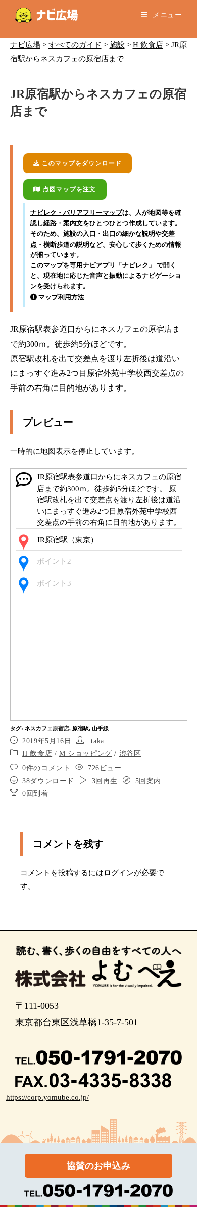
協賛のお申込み (98, 1166)
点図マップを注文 (68, 189)
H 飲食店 (37, 753)
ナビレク (135, 265)
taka (97, 741)
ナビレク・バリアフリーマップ (76, 212)
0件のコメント (46, 768)
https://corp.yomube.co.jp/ (47, 1097)
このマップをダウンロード (81, 163)
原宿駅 (80, 728)
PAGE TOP (182, 1162)
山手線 (100, 728)
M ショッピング (85, 753)
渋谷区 (130, 753)
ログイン (119, 872)
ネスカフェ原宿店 (47, 728)
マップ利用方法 (61, 297)
